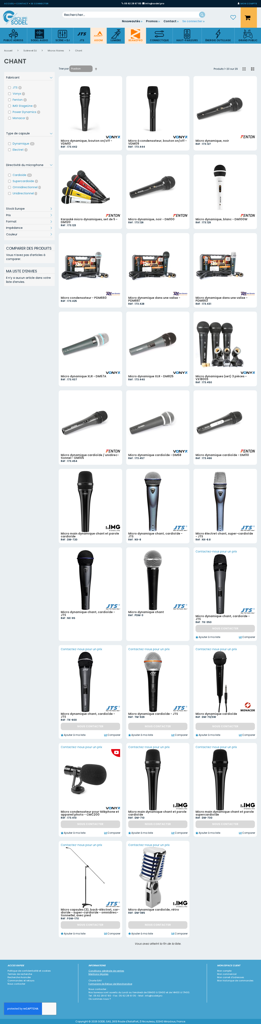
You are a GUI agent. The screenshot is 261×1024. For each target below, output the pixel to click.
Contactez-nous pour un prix (216, 551)
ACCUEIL (9, 3)
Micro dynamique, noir (212, 141)
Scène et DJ (30, 50)
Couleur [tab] (11, 234)
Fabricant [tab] (13, 77)
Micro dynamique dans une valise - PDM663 (222, 299)
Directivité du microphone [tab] (24, 165)
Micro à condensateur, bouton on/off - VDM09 (157, 142)
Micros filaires (56, 50)
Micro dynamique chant (146, 612)
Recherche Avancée (19, 977)
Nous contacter (16, 983)
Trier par (64, 68)
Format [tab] (11, 221)
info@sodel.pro (154, 3)
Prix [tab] (8, 215)
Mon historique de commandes (235, 980)
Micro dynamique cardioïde (216, 714)
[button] (247, 3)
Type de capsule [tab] (18, 133)
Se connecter (192, 21)
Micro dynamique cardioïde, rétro (153, 910)
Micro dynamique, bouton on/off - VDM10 (86, 142)
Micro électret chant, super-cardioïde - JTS (224, 534)
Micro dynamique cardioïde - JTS (153, 714)
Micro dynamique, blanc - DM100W (221, 219)
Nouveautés (131, 21)
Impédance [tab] (14, 228)
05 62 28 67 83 (132, 3)
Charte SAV (95, 980)
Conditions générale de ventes (106, 970)
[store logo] (18, 17)
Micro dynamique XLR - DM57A (83, 376)
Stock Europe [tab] (15, 209)
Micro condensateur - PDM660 (84, 298)
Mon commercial (227, 974)
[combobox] (133, 15)
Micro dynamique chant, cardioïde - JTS (155, 534)
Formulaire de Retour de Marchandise (110, 983)
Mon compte (224, 970)
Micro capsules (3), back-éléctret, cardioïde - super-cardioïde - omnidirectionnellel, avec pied (90, 912)
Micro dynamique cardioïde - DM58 (154, 455)
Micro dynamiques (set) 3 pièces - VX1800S (221, 377)
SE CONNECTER (39, 3)
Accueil (8, 50)
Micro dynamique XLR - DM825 (151, 376)
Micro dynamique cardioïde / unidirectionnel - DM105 (90, 456)
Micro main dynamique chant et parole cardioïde (90, 534)
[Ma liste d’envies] (233, 17)
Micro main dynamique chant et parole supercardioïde (225, 813)
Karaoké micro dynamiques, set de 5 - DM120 (89, 220)
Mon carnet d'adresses (230, 977)
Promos (152, 21)
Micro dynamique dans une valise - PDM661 (154, 299)
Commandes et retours (21, 980)
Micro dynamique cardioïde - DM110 (222, 455)
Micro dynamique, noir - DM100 (151, 219)
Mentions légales (98, 974)
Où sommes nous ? (99, 999)
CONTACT (22, 3)
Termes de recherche (20, 974)
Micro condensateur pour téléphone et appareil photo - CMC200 (90, 813)
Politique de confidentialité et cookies (29, 970)
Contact (170, 21)
